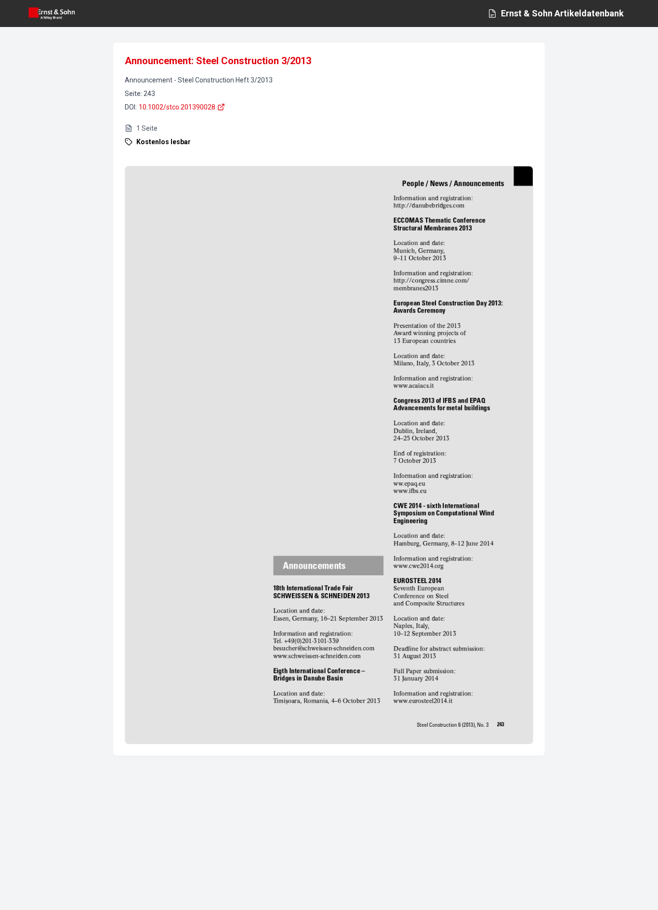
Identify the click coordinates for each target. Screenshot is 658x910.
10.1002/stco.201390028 (177, 107)
